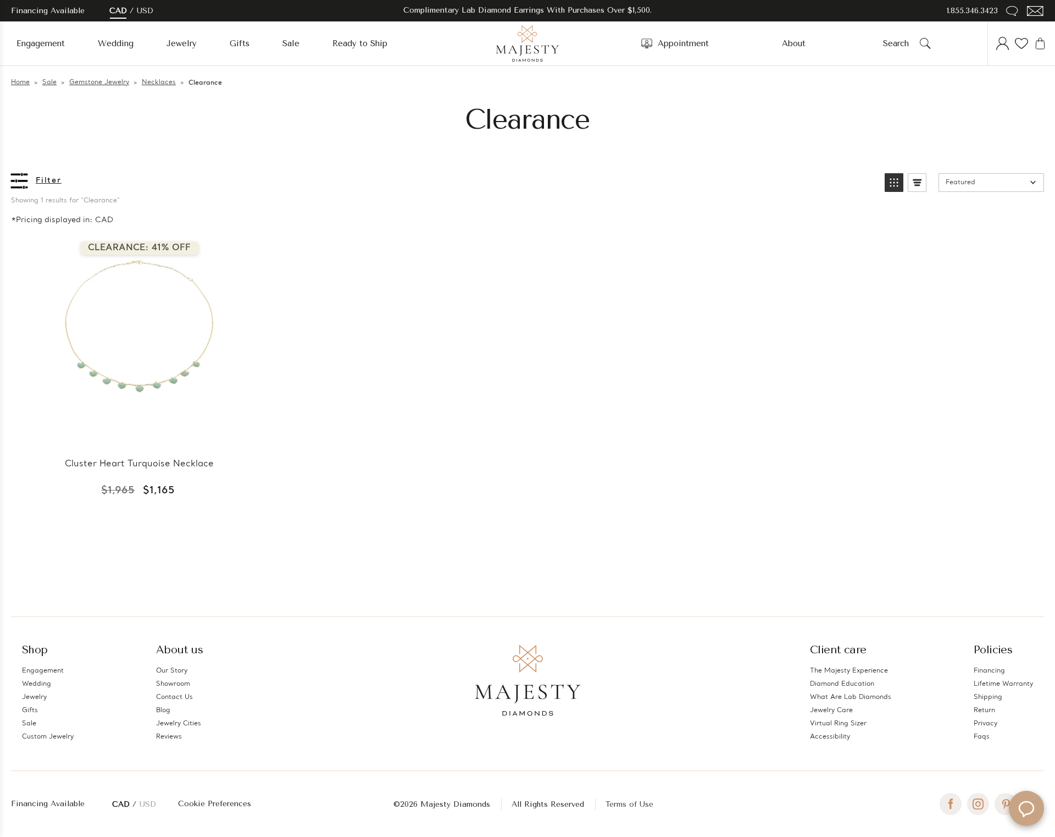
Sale (290, 43)
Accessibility (830, 737)
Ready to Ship (359, 43)
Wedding (116, 43)
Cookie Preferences (214, 803)
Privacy (985, 724)
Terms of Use (629, 804)
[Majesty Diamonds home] (527, 43)
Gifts (239, 43)
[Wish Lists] (1021, 43)
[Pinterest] (1006, 804)
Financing (989, 671)
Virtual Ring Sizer (838, 724)
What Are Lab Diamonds (850, 697)
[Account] (1002, 43)
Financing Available (48, 803)
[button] (894, 182)
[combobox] (899, 43)
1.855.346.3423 (972, 10)
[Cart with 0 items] (1040, 43)
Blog (163, 710)
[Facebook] (951, 804)
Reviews (169, 737)
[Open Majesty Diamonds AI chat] (1026, 808)
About (794, 43)
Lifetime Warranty (1003, 684)
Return (984, 710)
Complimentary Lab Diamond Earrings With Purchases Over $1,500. (527, 10)
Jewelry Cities (178, 724)
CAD (118, 10)
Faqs (982, 737)
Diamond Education (842, 684)
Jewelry (181, 43)
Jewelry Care (831, 710)
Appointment (683, 43)
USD (145, 10)
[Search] (925, 43)
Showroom (173, 684)
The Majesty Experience (849, 671)
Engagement (40, 43)
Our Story (171, 671)
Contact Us (174, 697)
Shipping (988, 697)
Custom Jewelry (48, 737)
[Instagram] (978, 804)
